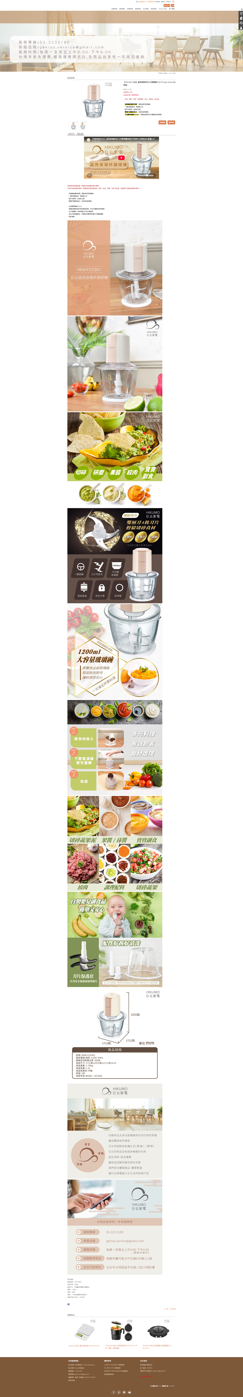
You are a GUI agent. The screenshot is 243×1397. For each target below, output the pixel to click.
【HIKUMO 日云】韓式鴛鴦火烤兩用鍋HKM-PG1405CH (156, 1347)
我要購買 (162, 122)
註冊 (172, 5)
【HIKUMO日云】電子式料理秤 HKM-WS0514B (83, 1346)
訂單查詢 (168, 1)
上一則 (166, 1309)
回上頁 (173, 1309)
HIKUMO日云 (172, 73)
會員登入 (167, 5)
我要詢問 (171, 122)
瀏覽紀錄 (157, 1)
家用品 (165, 73)
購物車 (163, 1)
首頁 (161, 73)
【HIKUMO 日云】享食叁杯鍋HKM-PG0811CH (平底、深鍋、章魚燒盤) (121, 1347)
